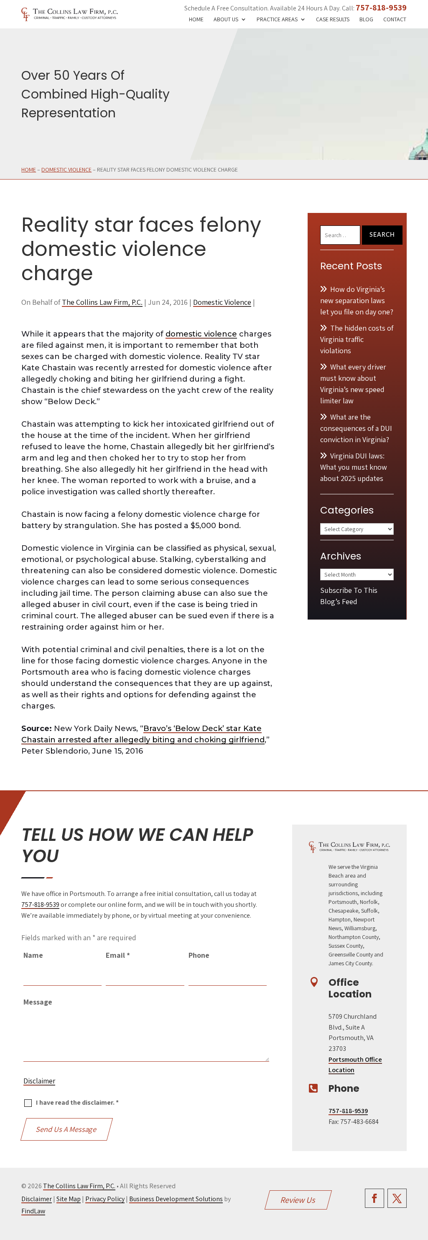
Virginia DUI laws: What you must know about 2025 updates (353, 467)
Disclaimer (39, 1081)
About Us (226, 19)
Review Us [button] (298, 1199)
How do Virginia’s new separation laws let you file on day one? (356, 300)
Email (118, 955)
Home (196, 19)
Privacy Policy (105, 1198)
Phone (199, 955)
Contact (394, 19)
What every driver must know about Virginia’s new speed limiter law (353, 383)
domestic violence (201, 334)
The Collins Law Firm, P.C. (102, 302)
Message (37, 1002)
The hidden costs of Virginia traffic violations (356, 339)
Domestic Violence (222, 302)
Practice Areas (277, 19)
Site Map (68, 1198)
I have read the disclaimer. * (77, 1102)
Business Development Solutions (176, 1198)
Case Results (332, 19)
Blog (366, 19)
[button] (419, 1179)
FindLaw (33, 1211)
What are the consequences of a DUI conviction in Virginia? (356, 428)
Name (33, 955)
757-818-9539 (381, 7)
